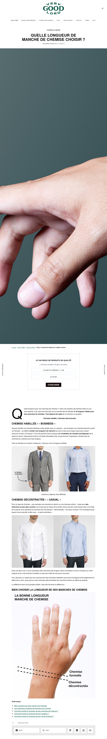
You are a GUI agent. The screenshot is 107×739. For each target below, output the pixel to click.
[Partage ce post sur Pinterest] (70, 730)
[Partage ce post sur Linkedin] (76, 730)
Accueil (14, 347)
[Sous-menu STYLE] (60, 20)
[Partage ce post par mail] (90, 730)
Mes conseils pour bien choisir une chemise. (30, 706)
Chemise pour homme (23, 723)
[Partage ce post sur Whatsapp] (83, 730)
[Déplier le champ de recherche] (102, 8)
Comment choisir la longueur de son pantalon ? (31, 713)
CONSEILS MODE (53, 30)
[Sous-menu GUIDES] (89, 20)
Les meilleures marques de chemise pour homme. (32, 708)
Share (20, 730)
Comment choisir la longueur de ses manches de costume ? (36, 711)
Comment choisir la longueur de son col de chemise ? (34, 716)
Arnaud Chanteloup (51, 43)
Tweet (47, 730)
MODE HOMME (21, 347)
